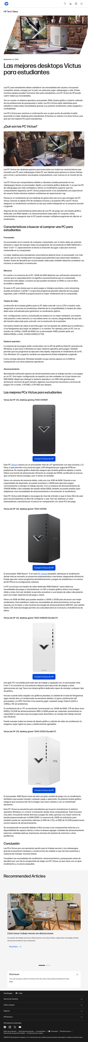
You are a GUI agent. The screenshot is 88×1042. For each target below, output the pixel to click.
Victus (14, 464)
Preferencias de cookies (35, 1033)
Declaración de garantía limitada (14, 1033)
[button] (41, 965)
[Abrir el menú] (81, 3)
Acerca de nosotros (11, 999)
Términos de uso (65, 1031)
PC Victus (42, 573)
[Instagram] (10, 1027)
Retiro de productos (10, 1031)
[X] (15, 1027)
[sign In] (76, 3)
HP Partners (8, 1017)
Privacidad (54, 1031)
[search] (65, 3)
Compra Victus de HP (44, 458)
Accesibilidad (40, 1031)
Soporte (7, 1011)
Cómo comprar (9, 1005)
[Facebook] (5, 1027)
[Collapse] (77, 974)
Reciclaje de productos (26, 1031)
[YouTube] (20, 1027)
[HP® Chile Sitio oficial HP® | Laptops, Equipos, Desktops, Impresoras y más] (6, 3)
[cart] (70, 3)
